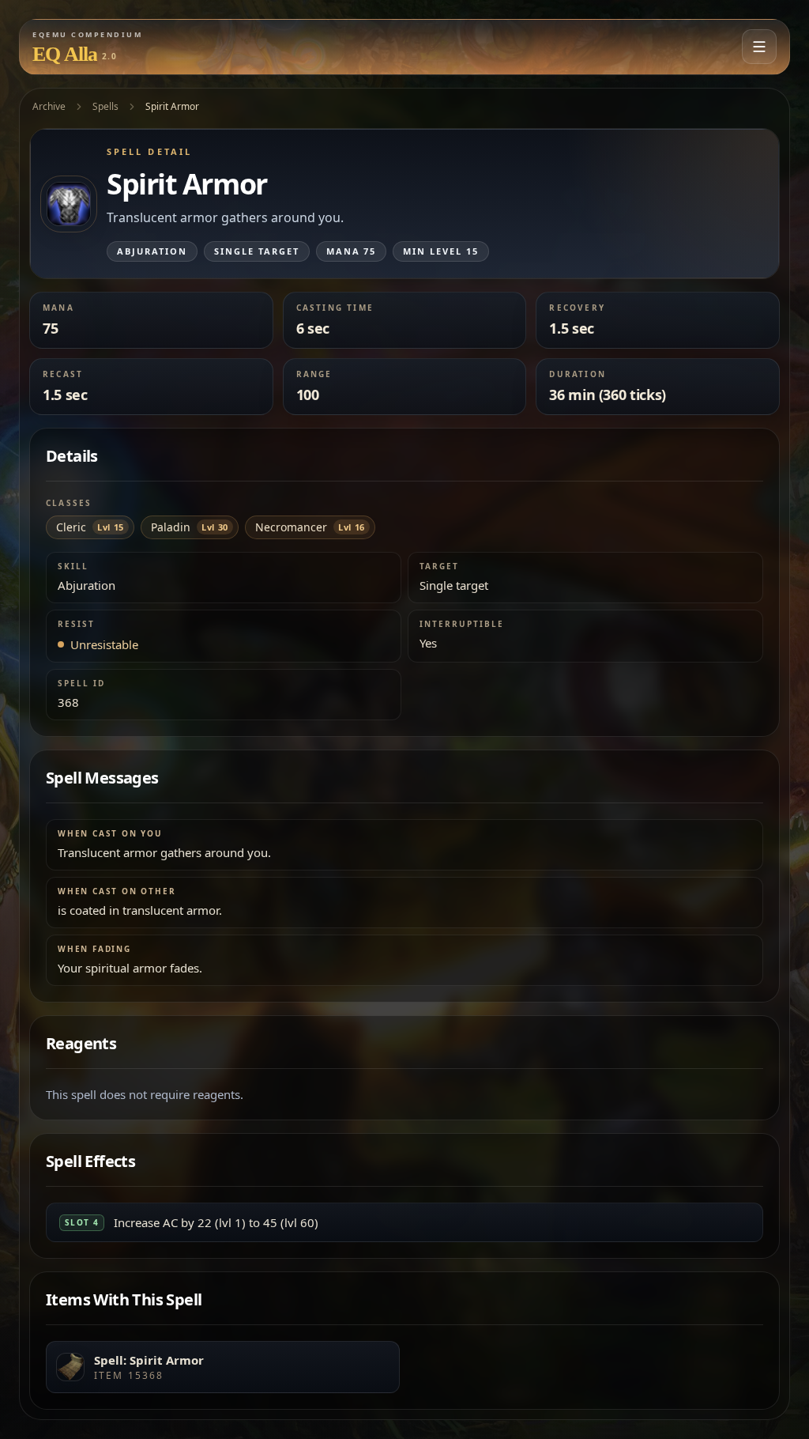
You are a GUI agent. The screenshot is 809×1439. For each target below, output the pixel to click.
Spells (105, 106)
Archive (49, 106)
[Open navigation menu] (759, 46)
